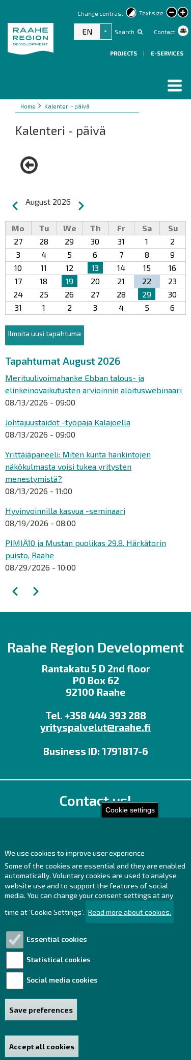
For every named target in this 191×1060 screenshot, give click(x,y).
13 (95, 268)
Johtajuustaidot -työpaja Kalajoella (67, 422)
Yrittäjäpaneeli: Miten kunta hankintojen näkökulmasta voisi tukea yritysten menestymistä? (78, 466)
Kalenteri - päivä (67, 106)
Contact (164, 32)
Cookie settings (130, 810)
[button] (174, 85)
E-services (167, 53)
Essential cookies (56, 939)
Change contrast (100, 13)
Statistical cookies (58, 959)
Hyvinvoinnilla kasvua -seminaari (65, 510)
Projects (124, 53)
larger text (182, 13)
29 (146, 294)
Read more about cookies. (129, 912)
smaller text (171, 12)
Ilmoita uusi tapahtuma (44, 333)
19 (69, 281)
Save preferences (41, 1009)
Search (124, 32)
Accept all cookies (41, 1046)
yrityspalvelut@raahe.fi (95, 727)
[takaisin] (31, 165)
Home (28, 106)
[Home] (34, 44)
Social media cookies (62, 979)
